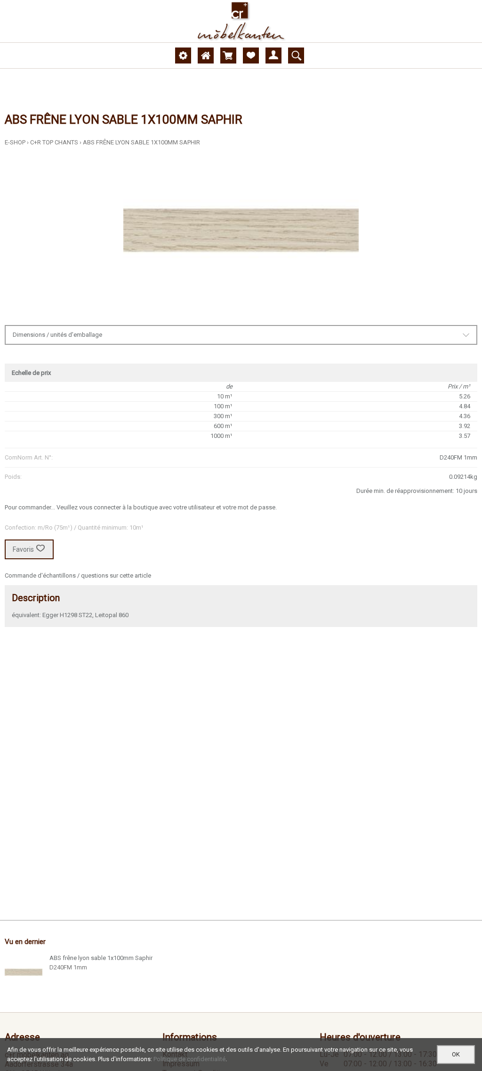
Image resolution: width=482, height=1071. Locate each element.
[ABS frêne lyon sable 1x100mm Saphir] (23, 972)
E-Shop (15, 142)
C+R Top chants (54, 142)
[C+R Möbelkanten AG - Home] (241, 21)
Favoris (23, 549)
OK (456, 1054)
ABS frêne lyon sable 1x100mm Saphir (141, 142)
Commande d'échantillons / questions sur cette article (78, 575)
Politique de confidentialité (189, 1059)
